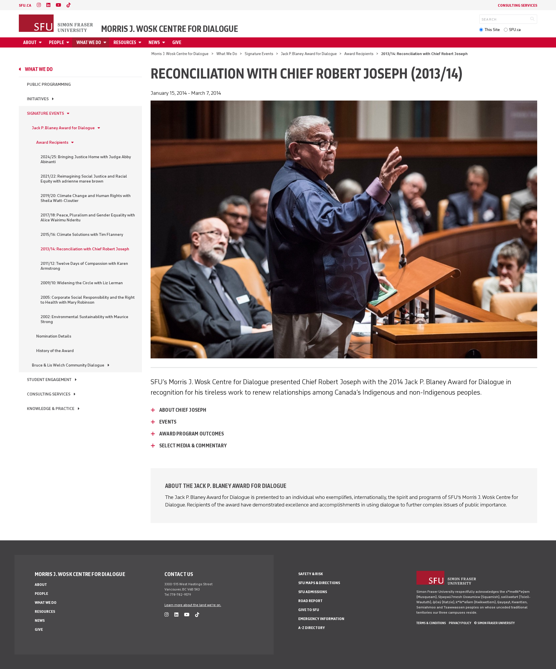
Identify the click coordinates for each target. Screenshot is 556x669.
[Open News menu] (164, 42)
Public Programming (49, 84)
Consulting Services (517, 5)
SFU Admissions (312, 591)
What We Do (88, 42)
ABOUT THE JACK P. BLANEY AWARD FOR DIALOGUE (226, 485)
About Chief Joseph (184, 410)
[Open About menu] (41, 42)
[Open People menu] (68, 42)
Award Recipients (359, 54)
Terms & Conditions (431, 623)
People (56, 42)
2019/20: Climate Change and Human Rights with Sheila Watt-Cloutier (86, 198)
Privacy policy (460, 623)
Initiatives (38, 98)
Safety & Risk (310, 573)
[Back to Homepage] (56, 23)
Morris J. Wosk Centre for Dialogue (169, 29)
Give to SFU (308, 609)
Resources (125, 42)
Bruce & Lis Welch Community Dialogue (68, 365)
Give (176, 42)
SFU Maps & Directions (319, 582)
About (29, 42)
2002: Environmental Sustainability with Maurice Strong (84, 319)
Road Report (310, 600)
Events (167, 422)
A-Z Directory (311, 627)
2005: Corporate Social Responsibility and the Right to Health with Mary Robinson (88, 300)
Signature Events (259, 54)
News (154, 42)
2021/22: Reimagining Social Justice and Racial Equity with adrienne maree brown (84, 179)
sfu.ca (25, 5)
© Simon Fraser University (494, 623)
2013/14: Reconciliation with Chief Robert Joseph (85, 249)
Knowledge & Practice (50, 408)
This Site (492, 29)
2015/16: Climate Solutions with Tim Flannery (82, 234)
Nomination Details (53, 336)
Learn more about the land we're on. (192, 605)
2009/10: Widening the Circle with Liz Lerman (82, 282)
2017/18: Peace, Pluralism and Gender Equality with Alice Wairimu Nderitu (88, 218)
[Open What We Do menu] (105, 42)
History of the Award (55, 350)
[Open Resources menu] (140, 42)
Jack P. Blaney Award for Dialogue (309, 54)
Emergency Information (321, 618)
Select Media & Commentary (193, 445)
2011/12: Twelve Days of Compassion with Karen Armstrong (84, 266)
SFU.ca (515, 29)
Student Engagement (49, 379)
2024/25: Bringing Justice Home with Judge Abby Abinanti (86, 159)
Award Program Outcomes (191, 434)
